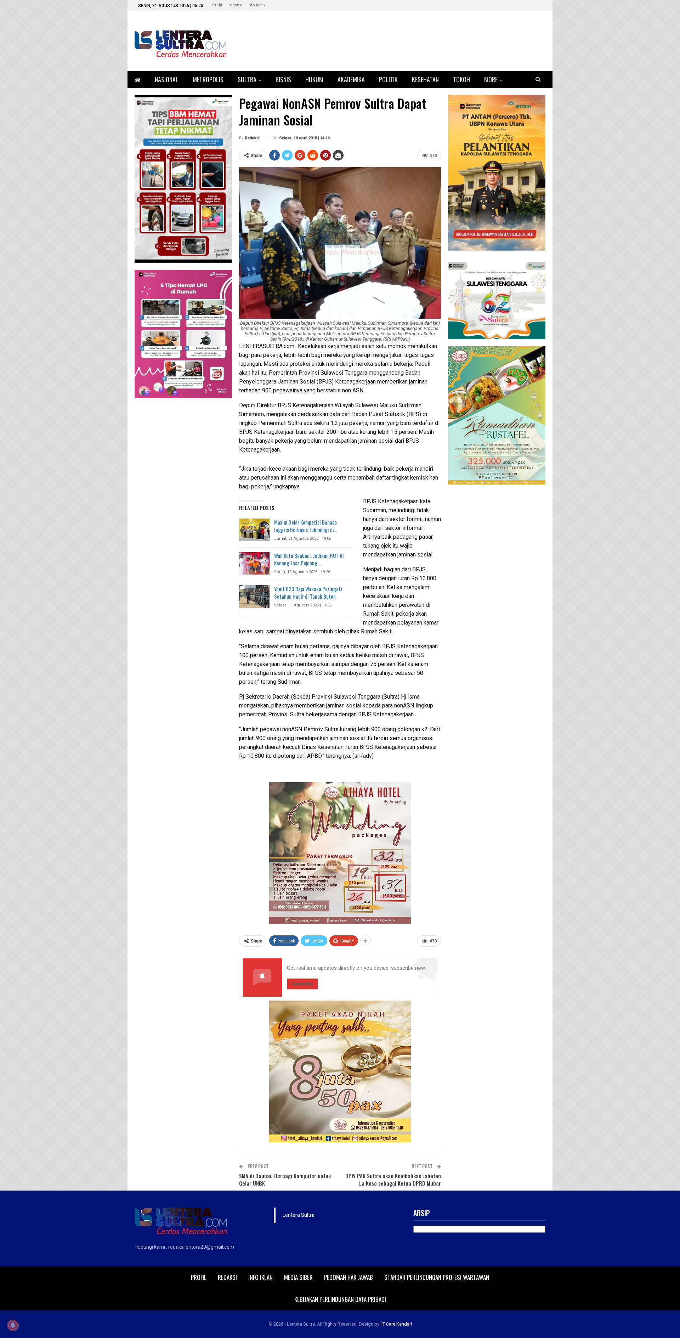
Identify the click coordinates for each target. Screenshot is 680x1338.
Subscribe (302, 984)
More (491, 79)
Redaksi (234, 5)
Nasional (166, 79)
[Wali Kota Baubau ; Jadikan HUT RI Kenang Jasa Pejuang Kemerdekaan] (254, 563)
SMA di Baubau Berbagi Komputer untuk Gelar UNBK (285, 1179)
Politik (388, 79)
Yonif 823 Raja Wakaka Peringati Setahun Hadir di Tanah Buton (308, 592)
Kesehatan (425, 79)
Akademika (351, 79)
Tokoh (461, 79)
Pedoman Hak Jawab (348, 1277)
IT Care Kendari (396, 1324)
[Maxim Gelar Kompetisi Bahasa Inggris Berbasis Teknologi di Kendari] (254, 530)
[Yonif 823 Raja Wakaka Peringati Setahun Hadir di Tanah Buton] (254, 596)
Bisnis (283, 79)
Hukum (314, 79)
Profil (217, 5)
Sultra (247, 79)
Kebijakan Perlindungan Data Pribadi (340, 1299)
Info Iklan (256, 5)
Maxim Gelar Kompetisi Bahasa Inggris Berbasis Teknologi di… (305, 525)
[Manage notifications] (12, 1325)
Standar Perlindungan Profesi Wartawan (436, 1277)
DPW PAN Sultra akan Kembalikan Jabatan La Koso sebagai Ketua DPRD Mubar (393, 1179)
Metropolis (208, 79)
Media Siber (298, 1277)
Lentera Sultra (298, 1215)
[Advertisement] (496, 598)
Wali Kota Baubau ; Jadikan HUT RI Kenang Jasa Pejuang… (309, 559)
